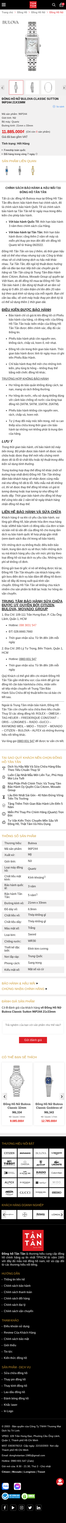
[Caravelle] (41, 1183)
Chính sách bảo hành (17, 1285)
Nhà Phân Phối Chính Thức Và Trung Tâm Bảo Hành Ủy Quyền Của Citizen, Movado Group (34, 787)
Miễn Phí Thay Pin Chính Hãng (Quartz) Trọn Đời (36, 814)
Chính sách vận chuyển (18, 1311)
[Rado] (41, 1173)
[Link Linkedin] (38, 1508)
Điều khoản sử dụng (16, 1326)
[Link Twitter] (30, 1508)
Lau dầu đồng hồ (14, 1392)
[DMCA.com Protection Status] (28, 1498)
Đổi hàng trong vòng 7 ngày (20, 154)
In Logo (8, 1411)
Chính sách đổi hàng (17, 1298)
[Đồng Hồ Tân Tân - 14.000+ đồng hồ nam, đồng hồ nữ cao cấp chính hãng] (33, 4)
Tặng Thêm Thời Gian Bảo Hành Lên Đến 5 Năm (35, 805)
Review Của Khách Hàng (20, 1332)
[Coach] (25, 1173)
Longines (29, 1471)
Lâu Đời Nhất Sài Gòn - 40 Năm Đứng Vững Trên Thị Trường (35, 797)
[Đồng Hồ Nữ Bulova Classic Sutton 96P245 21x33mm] (7, 171)
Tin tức (8, 1351)
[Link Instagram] (21, 1508)
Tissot (41, 1471)
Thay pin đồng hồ (15, 1379)
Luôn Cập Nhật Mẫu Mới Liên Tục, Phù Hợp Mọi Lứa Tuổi (35, 777)
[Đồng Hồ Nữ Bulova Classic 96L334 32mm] (17, 1095)
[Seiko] (56, 1192)
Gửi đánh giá (33, 1040)
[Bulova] (41, 1153)
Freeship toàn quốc (15, 150)
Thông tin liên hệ (14, 1279)
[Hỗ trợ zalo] (5, 1486)
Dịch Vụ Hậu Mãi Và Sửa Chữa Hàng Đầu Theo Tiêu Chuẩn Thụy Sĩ (34, 768)
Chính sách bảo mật (16, 1338)
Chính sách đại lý (15, 1304)
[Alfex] (9, 1183)
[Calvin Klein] (56, 1173)
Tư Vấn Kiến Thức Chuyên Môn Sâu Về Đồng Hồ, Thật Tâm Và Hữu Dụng (33, 822)
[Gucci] (25, 1192)
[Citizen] (9, 1153)
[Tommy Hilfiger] (9, 1173)
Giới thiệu (10, 1345)
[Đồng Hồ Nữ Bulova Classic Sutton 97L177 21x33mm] (33, 171)
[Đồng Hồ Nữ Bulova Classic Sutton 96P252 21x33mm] (20, 171)
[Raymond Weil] (41, 1192)
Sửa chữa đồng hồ (15, 1373)
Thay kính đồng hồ (15, 1385)
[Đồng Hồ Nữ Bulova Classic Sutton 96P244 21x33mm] (33, 76)
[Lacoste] (56, 1163)
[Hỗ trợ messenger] (17, 1486)
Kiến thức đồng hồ (15, 1357)
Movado (17, 1471)
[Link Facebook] (5, 1508)
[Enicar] (9, 1192)
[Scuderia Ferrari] (41, 1163)
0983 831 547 (18, 1460)
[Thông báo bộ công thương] (11, 1498)
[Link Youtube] (13, 1508)
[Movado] (25, 1153)
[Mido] (56, 1183)
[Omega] (25, 1163)
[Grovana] (25, 1183)
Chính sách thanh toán (18, 1292)
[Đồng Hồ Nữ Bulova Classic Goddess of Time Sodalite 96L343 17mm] (49, 1095)
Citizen (6, 1471)
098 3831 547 (27, 625)
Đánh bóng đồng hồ (16, 1398)
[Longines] (56, 1153)
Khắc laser (10, 1404)
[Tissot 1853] (9, 1163)
